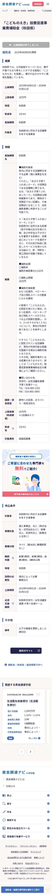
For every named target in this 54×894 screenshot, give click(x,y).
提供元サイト (26, 650)
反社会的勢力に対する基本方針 (19, 857)
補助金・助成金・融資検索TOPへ (25, 664)
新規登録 (38, 4)
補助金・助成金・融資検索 (24, 10)
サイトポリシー (11, 846)
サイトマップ (36, 851)
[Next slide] (30, 751)
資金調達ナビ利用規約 (19, 851)
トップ (4, 10)
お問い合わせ (18, 863)
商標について (39, 857)
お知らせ (10, 786)
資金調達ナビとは (15, 779)
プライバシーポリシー (28, 846)
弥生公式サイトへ (32, 863)
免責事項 (42, 846)
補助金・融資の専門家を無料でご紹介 (22, 889)
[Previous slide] (21, 751)
